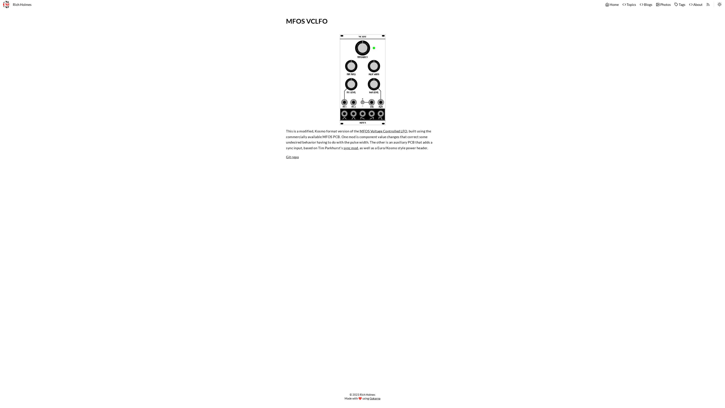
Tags (681, 5)
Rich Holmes (22, 5)
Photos (665, 5)
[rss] (708, 4)
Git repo (292, 157)
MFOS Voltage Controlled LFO (383, 131)
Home (614, 5)
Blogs (647, 5)
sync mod (351, 148)
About (698, 5)
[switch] (719, 4)
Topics (631, 5)
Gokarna (375, 398)
